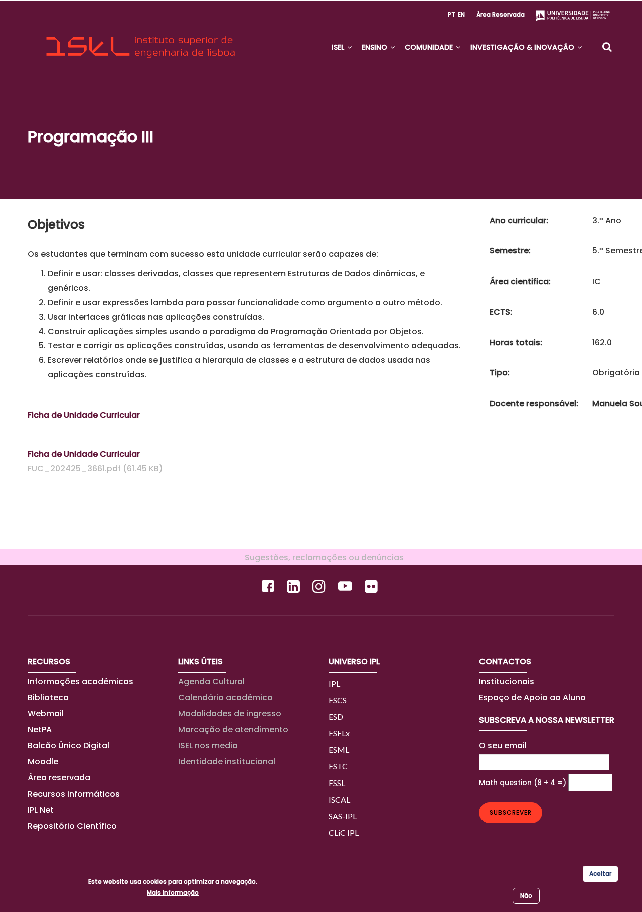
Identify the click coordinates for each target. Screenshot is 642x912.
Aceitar (600, 873)
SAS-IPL (343, 816)
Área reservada (500, 14)
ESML (339, 749)
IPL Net (41, 810)
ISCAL (339, 799)
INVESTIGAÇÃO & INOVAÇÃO (523, 47)
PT (451, 14)
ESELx (339, 733)
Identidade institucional (226, 761)
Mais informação (173, 892)
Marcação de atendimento (233, 729)
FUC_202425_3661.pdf (74, 468)
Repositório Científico (73, 826)
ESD (336, 716)
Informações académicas (80, 681)
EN (461, 14)
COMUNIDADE (430, 47)
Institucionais (506, 681)
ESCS (338, 700)
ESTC (338, 766)
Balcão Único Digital (68, 745)
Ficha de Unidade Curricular (84, 415)
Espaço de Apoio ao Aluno (532, 697)
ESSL (337, 783)
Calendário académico (225, 697)
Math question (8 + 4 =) (522, 782)
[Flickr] (372, 586)
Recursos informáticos (74, 794)
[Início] (140, 38)
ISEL (339, 47)
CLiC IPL (344, 832)
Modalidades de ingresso (229, 713)
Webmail (46, 713)
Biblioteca (48, 697)
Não (526, 895)
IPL (334, 683)
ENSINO (375, 47)
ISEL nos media (208, 745)
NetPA (40, 729)
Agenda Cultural (211, 681)
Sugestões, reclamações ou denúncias (321, 557)
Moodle (43, 761)
